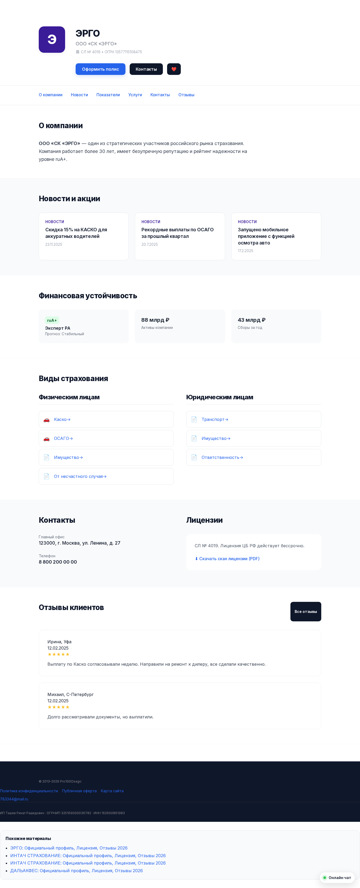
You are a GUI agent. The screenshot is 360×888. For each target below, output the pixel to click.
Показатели (108, 94)
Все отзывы (306, 611)
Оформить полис (100, 69)
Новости (79, 94)
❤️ (174, 69)
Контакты (146, 69)
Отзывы (186, 94)
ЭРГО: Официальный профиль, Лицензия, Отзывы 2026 (69, 848)
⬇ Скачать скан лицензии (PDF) (227, 558)
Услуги (135, 94)
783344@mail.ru (14, 799)
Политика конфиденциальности (29, 791)
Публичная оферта (79, 791)
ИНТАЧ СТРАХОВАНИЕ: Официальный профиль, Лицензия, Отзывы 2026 (88, 855)
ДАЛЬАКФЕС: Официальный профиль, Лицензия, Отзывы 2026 (76, 870)
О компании (50, 94)
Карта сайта (112, 791)
